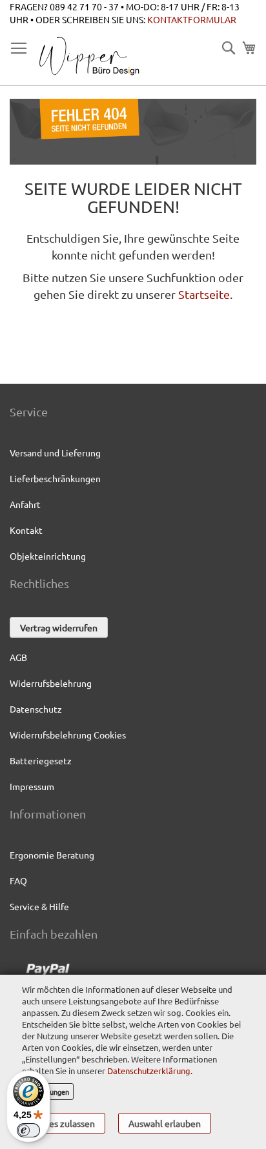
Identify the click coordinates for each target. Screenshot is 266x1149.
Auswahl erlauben (164, 1123)
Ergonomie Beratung (52, 854)
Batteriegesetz (41, 760)
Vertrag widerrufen (58, 627)
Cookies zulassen (60, 1123)
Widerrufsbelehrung (51, 683)
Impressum (32, 786)
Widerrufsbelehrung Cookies (68, 734)
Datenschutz (36, 709)
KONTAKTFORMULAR (191, 19)
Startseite (204, 294)
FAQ (18, 880)
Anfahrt (25, 504)
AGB (18, 657)
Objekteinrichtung (48, 556)
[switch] (28, 1130)
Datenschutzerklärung (147, 1070)
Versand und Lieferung (55, 452)
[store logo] (89, 56)
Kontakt (26, 530)
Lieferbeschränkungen (55, 478)
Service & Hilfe (39, 906)
